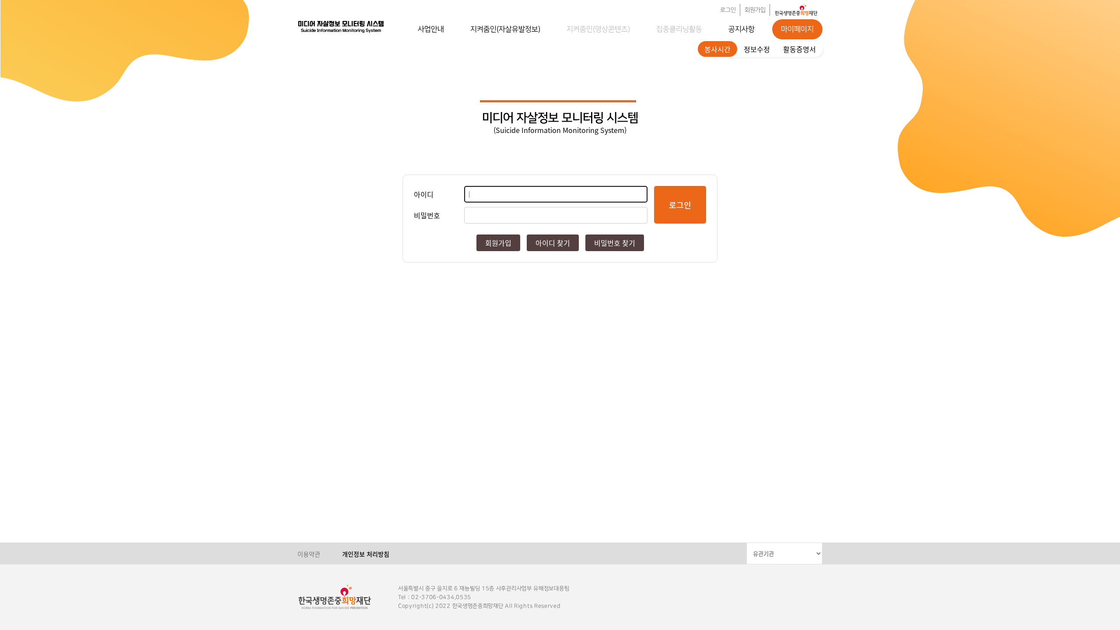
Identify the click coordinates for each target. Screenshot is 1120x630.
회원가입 (755, 10)
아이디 (424, 194)
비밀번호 (427, 215)
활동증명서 (799, 49)
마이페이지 (797, 29)
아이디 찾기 (553, 243)
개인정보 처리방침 (365, 554)
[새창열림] (796, 10)
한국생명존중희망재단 (341, 26)
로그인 (728, 10)
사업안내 (431, 29)
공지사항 (741, 29)
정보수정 (757, 49)
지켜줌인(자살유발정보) (505, 29)
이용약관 (309, 554)
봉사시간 (717, 49)
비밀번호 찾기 (614, 243)
